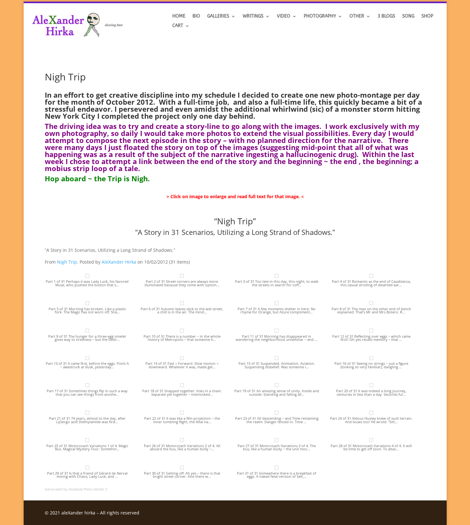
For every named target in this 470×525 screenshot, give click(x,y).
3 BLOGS (386, 16)
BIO (196, 16)
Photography (320, 16)
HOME (178, 16)
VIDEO (283, 16)
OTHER (356, 16)
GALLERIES (218, 16)
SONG (408, 16)
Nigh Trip (67, 262)
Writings (253, 16)
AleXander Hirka (119, 262)
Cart (177, 26)
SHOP (427, 16)
